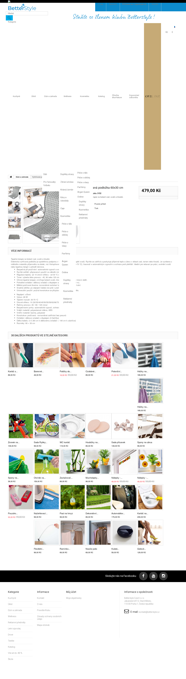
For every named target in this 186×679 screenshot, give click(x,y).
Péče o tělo (67, 224)
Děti (45, 174)
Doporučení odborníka (134, 96)
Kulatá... (115, 548)
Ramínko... (65, 548)
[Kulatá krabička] (124, 533)
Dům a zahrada (50, 96)
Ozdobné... (91, 371)
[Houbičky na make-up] (98, 426)
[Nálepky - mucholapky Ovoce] (124, 462)
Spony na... (13, 477)
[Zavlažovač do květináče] (73, 462)
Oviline (65, 272)
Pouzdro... (13, 513)
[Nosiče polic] (98, 533)
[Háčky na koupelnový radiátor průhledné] (150, 391)
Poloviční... (116, 371)
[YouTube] (153, 576)
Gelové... (141, 548)
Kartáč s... (13, 371)
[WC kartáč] (73, 426)
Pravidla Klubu (43, 610)
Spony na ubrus (144, 442)
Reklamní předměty (67, 300)
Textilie (11, 641)
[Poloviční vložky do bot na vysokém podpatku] (124, 355)
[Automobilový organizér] (124, 497)
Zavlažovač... (66, 477)
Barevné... (39, 371)
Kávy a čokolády (64, 199)
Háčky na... (142, 371)
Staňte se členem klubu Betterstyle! (114, 17)
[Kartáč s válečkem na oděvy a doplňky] (21, 355)
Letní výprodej (14, 628)
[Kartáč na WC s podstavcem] (150, 497)
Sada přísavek (118, 442)
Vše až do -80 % (15, 653)
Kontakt (40, 598)
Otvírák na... (40, 477)
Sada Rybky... (40, 442)
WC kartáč (65, 442)
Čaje (62, 208)
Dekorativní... (92, 513)
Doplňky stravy (67, 174)
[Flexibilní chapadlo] (47, 533)
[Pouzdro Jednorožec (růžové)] (21, 497)
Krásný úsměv (66, 189)
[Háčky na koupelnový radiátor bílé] (150, 355)
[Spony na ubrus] (150, 426)
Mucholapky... (92, 477)
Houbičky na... (92, 442)
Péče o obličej (65, 233)
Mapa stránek (43, 625)
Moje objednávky (74, 598)
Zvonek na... (14, 442)
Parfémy (66, 253)
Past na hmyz (66, 513)
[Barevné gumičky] (47, 355)
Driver (10, 635)
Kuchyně (16, 96)
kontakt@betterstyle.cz (149, 612)
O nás (39, 604)
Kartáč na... (142, 513)
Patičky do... (65, 371)
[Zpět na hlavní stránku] (11, 177)
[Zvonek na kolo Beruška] (21, 426)
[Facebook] (143, 576)
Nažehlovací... (41, 513)
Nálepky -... (116, 477)
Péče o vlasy (65, 244)
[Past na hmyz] (73, 497)
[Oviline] (152, 96)
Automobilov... (118, 513)
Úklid (33, 96)
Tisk (96, 208)
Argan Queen (65, 263)
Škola (10, 659)
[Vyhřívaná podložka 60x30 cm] (14, 192)
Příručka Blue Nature (117, 96)
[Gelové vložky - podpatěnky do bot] (150, 533)
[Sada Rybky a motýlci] (47, 426)
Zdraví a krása (66, 182)
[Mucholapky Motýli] (98, 462)
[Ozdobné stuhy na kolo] (98, 355)
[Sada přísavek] (124, 426)
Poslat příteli (100, 203)
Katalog (101, 96)
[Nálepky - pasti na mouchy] (150, 462)
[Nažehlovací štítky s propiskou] (47, 497)
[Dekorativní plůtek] (98, 497)
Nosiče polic (91, 548)
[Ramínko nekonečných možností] (73, 533)
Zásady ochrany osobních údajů (49, 617)
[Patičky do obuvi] (73, 355)
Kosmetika (65, 216)
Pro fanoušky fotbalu (49, 183)
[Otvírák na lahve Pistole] (47, 462)
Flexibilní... (39, 548)
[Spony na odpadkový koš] (21, 462)
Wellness (67, 96)
